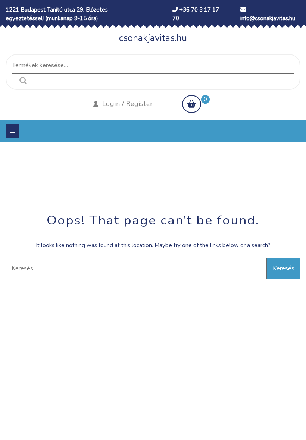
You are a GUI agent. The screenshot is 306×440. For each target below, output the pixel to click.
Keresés (21, 80)
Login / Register (127, 104)
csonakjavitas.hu (153, 38)
